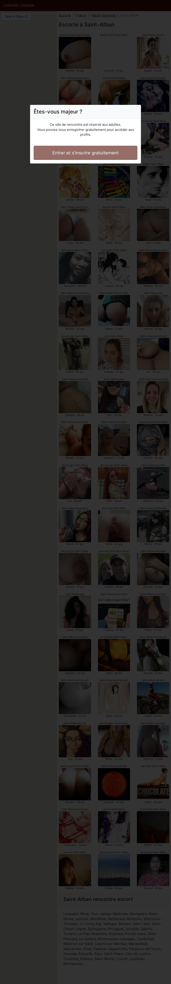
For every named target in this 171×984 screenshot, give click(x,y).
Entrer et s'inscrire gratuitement (85, 152)
